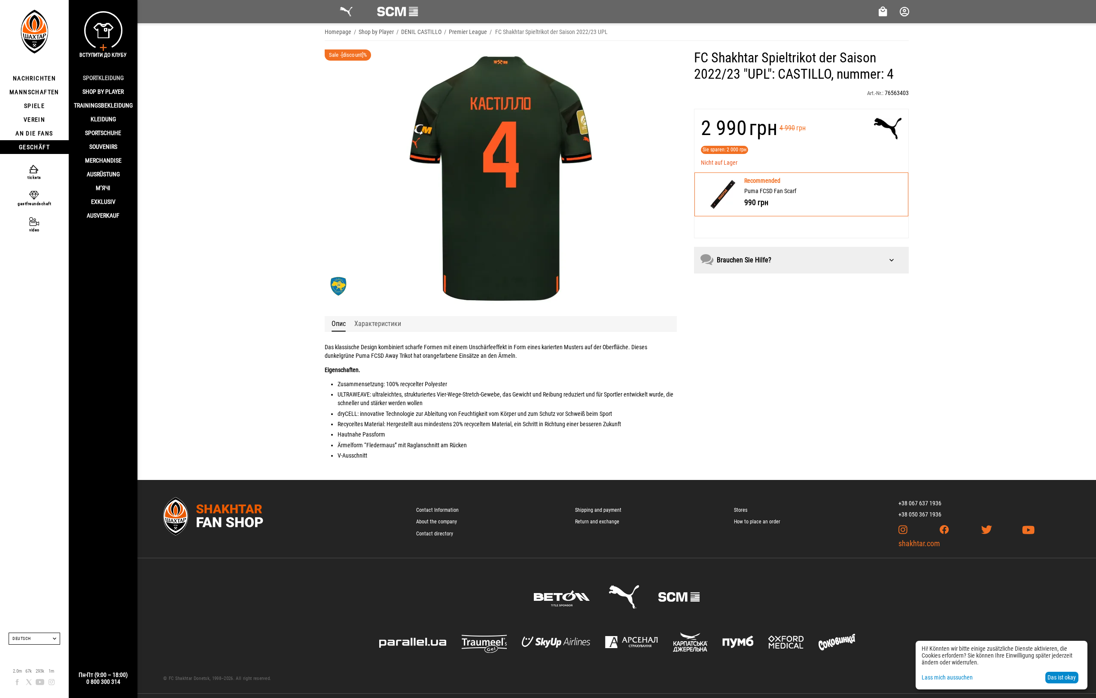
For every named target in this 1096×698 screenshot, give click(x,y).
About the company (436, 522)
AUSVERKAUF (103, 215)
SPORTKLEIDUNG (103, 77)
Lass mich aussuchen (947, 677)
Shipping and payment (598, 510)
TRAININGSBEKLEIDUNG (103, 105)
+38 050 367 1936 (919, 514)
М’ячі (103, 187)
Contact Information (437, 510)
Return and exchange (597, 522)
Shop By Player (103, 91)
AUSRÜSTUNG (103, 174)
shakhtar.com (919, 543)
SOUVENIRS (103, 146)
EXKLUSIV (103, 201)
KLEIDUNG (103, 119)
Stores (740, 510)
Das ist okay (1061, 677)
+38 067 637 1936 (919, 503)
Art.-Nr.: (875, 93)
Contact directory (434, 534)
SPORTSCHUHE (103, 132)
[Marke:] (888, 128)
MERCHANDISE (103, 160)
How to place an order (757, 522)
